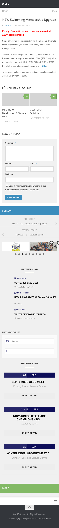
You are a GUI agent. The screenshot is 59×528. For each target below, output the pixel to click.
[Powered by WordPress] (19, 519)
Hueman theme (44, 519)
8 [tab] (40, 254)
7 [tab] (36, 254)
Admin (8, 25)
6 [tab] (33, 254)
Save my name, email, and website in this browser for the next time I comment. (25, 188)
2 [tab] (19, 254)
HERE (43, 66)
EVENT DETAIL (29, 396)
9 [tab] (43, 254)
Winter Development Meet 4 (30, 314)
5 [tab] (29, 254)
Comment (10, 143)
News (5, 11)
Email (33, 163)
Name (8, 163)
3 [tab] (22, 254)
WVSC (5, 3)
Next (51, 243)
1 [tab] (15, 254)
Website (9, 174)
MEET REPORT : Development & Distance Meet (14, 113)
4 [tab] (26, 254)
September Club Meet (26, 283)
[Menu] (55, 4)
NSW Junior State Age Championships (35, 297)
